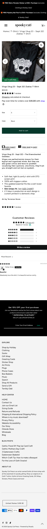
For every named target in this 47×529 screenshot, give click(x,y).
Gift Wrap (6, 356)
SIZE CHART (10, 147)
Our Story (6, 426)
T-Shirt (14, 31)
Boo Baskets (7, 374)
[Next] (41, 61)
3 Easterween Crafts (10, 452)
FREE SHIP (26, 147)
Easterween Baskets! (11, 455)
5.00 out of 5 (29, 222)
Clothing (5, 350)
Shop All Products (9, 383)
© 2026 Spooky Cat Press (10, 526)
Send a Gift (7, 386)
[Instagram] (6, 523)
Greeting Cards (8, 359)
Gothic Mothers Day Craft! (13, 449)
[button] (8, 93)
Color (4, 121)
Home (6, 31)
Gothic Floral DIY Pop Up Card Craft (17, 446)
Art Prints (6, 365)
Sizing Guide (7, 408)
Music (4, 377)
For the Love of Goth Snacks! (14, 460)
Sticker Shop (7, 362)
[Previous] (5, 61)
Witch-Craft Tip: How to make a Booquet (19, 457)
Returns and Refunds (11, 411)
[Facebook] (2, 523)
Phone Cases (7, 371)
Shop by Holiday (9, 347)
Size (3, 112)
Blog (4, 435)
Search (5, 380)
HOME (5, 399)
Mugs (4, 368)
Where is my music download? (15, 417)
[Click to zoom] (41, 45)
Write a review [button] (23, 247)
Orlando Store (8, 429)
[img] (5, 264)
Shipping (6, 97)
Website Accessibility (11, 423)
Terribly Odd (7, 388)
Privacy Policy (8, 420)
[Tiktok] (10, 523)
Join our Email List (9, 405)
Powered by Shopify (26, 526)
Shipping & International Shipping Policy (19, 414)
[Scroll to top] (42, 524)
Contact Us (7, 402)
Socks (4, 353)
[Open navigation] (5, 25)
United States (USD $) (15, 503)
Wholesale (6, 432)
